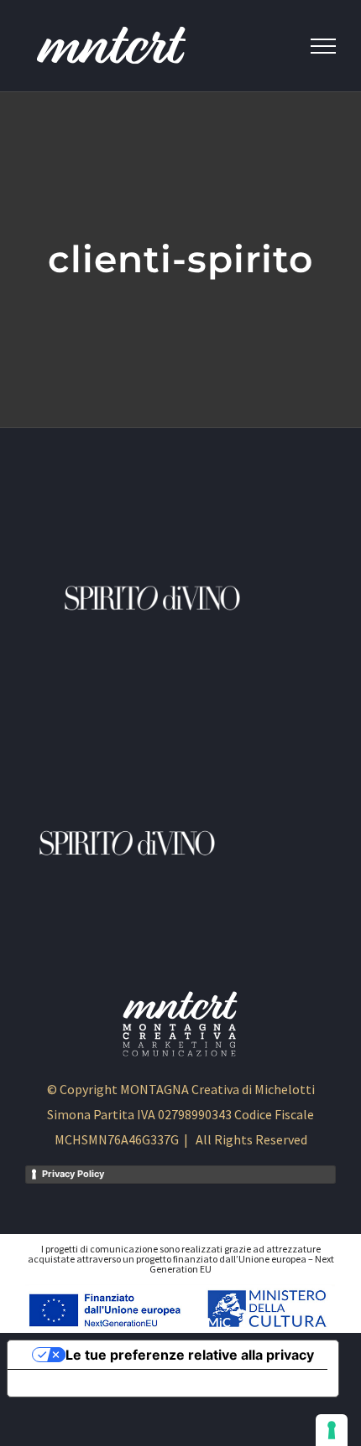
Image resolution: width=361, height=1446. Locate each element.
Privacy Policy (73, 1174)
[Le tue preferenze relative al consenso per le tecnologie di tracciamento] (332, 1430)
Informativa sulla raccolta (103, 1383)
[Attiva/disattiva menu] (323, 46)
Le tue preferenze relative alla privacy (189, 1354)
